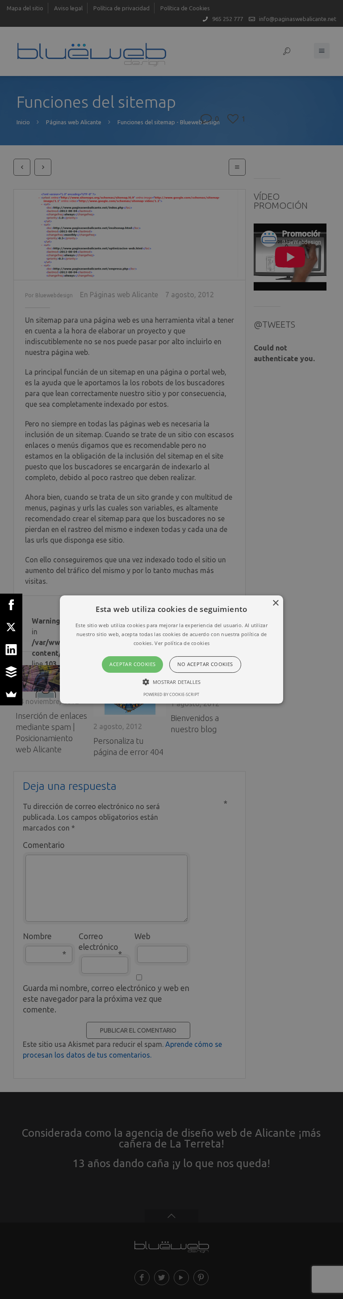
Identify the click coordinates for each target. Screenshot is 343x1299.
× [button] (275, 603)
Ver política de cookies (182, 643)
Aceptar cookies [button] (132, 664)
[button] (172, 649)
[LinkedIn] (11, 649)
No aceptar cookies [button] (205, 664)
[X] (11, 627)
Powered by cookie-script (171, 694)
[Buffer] (11, 672)
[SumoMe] (11, 694)
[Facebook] (11, 605)
